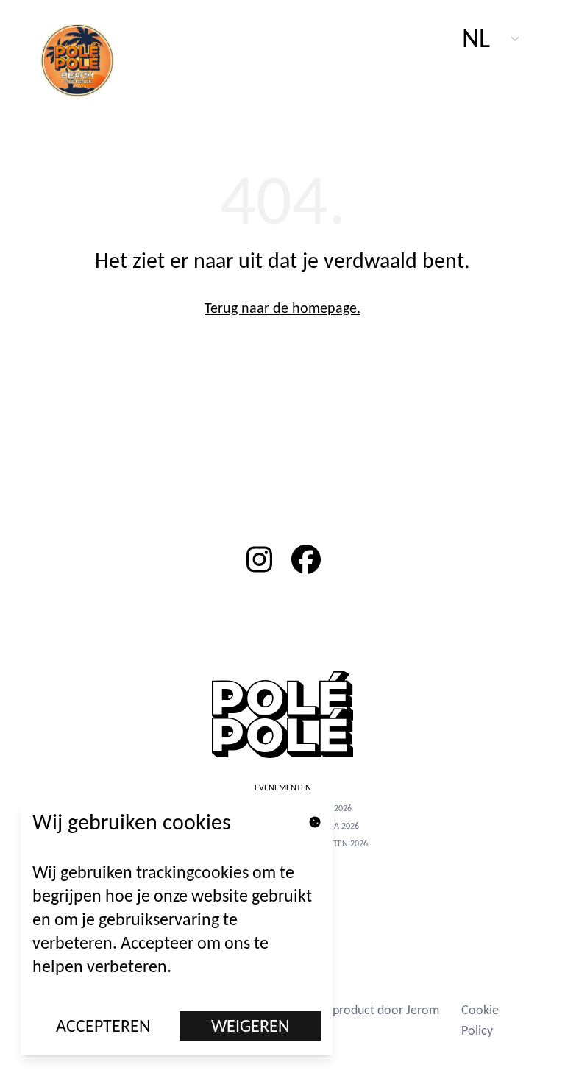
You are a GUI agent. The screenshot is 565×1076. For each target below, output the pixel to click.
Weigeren (250, 1025)
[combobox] (491, 38)
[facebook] (306, 559)
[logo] (85, 59)
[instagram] (259, 559)
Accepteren (103, 1025)
